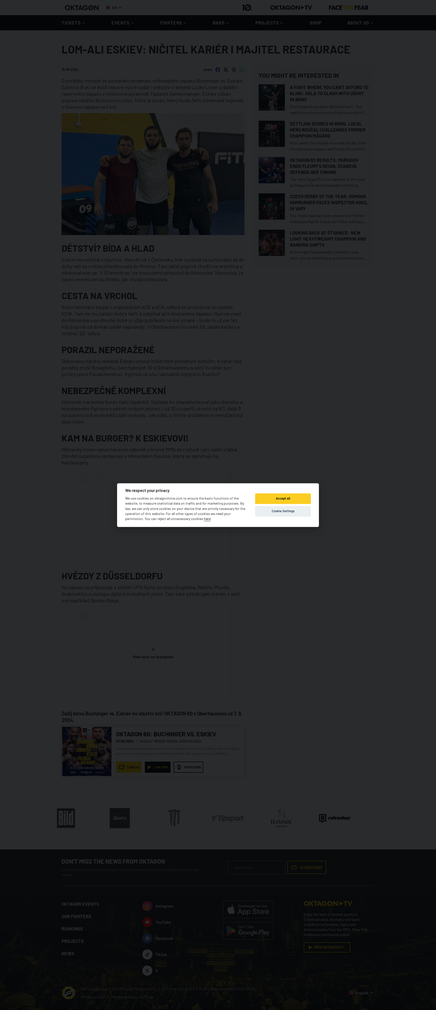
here (207, 519)
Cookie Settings (283, 511)
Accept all (283, 499)
